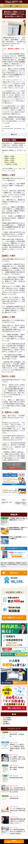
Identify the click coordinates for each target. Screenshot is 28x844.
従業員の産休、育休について (7, 503)
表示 (15, 134)
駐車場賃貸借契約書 (16, 777)
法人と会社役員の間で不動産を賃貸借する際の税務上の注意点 (17, 790)
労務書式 (6, 722)
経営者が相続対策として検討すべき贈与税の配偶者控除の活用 (18, 528)
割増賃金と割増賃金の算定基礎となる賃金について (21, 504)
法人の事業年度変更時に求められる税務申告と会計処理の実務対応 (17, 831)
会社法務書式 (7, 718)
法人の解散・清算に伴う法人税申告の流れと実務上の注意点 (17, 759)
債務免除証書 (14, 798)
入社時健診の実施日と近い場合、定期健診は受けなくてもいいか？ (18, 518)
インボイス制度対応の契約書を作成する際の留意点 (17, 810)
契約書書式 (6, 723)
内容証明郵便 (7, 720)
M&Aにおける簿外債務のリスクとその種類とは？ (18, 537)
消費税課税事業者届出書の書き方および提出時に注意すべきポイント (17, 821)
